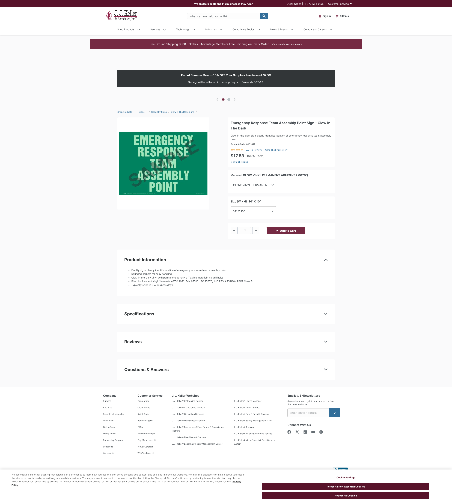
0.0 (247, 150)
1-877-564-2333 (314, 3)
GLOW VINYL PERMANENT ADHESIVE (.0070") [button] (254, 185)
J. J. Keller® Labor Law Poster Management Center (197, 444)
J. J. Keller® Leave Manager (247, 401)
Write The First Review (276, 150)
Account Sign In (145, 420)
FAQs (140, 427)
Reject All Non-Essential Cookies (346, 486)
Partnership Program (113, 440)
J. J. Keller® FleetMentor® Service (189, 437)
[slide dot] (223, 99)
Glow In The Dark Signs (182, 112)
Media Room (109, 433)
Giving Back (109, 427)
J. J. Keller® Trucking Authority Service (253, 433)
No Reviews (256, 150)
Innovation (108, 420)
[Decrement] (234, 230)
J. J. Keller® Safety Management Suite (253, 420)
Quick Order (294, 3)
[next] (234, 99)
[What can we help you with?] (264, 16)
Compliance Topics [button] (243, 29)
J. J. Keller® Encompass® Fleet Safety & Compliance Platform (198, 429)
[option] (226, 78)
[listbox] (226, 78)
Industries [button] (211, 29)
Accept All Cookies (346, 495)
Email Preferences (146, 433)
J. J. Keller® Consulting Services (188, 414)
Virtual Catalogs (145, 446)
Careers (107, 453)
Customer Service (338, 3)
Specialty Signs (159, 112)
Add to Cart (288, 230)
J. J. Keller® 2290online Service (187, 401)
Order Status (144, 407)
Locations (108, 446)
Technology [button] (182, 29)
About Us (107, 407)
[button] (226, 44)
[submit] (334, 412)
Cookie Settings (346, 477)
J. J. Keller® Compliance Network (188, 407)
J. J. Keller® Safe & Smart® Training (251, 414)
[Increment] (255, 230)
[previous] (217, 99)
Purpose (107, 401)
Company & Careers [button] (315, 29)
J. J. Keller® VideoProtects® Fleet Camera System (254, 442)
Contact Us (143, 401)
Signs (141, 112)
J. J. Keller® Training (244, 427)
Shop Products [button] (125, 29)
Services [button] (155, 29)
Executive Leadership (113, 414)
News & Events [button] (279, 29)
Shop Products (124, 112)
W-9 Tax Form (145, 453)
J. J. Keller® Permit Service (247, 407)
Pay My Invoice (145, 440)
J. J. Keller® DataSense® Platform (188, 420)
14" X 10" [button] (239, 211)
